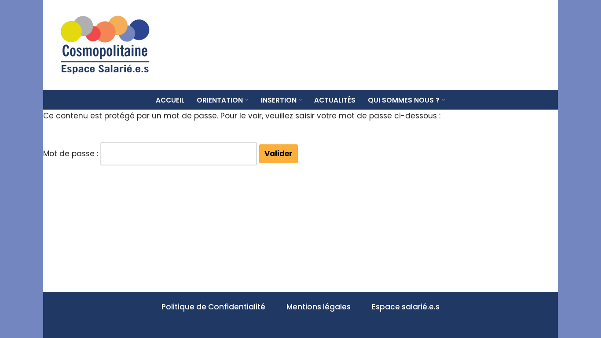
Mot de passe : (71, 153)
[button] (247, 100)
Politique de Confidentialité (213, 306)
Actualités (334, 100)
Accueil (170, 100)
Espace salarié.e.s (406, 306)
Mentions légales (318, 306)
